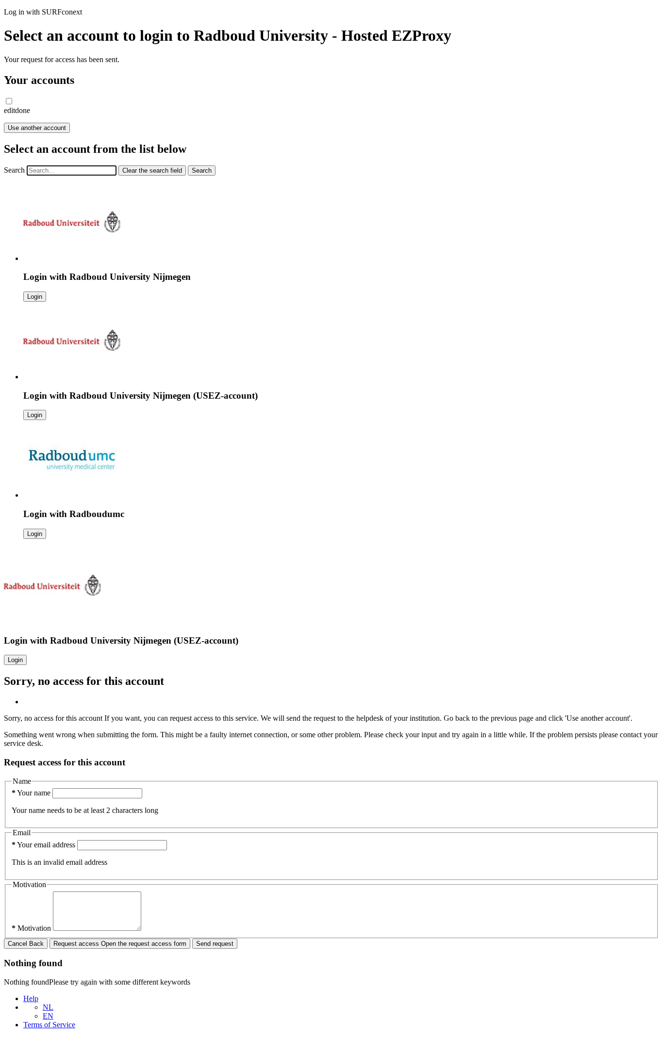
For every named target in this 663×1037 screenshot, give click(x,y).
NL (48, 1007)
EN (48, 1016)
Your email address (44, 845)
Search (14, 170)
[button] (9, 101)
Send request (214, 943)
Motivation (32, 928)
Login (34, 296)
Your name (32, 793)
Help (30, 998)
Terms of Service (49, 1025)
